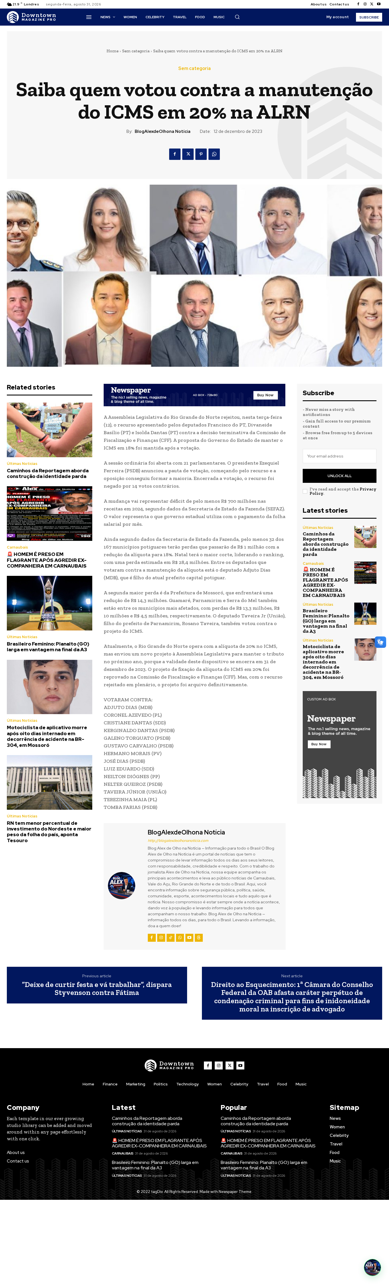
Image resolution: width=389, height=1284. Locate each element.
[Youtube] (378, 4)
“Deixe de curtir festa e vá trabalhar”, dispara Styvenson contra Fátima (97, 988)
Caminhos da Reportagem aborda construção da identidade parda (48, 473)
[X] (371, 4)
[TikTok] (171, 938)
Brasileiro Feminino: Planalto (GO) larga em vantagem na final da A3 (48, 647)
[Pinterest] (201, 154)
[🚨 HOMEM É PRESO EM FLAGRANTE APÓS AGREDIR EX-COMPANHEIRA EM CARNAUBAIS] (49, 513)
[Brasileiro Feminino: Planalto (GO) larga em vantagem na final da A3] (49, 603)
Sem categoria (136, 50)
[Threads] (199, 938)
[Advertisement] (194, 1242)
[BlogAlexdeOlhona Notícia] (125, 886)
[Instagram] (365, 4)
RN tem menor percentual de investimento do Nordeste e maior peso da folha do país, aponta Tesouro (49, 832)
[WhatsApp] (214, 154)
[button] (237, 16)
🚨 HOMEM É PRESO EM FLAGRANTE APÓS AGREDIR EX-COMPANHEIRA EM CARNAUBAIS (47, 560)
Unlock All (339, 475)
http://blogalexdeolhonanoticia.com (178, 840)
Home (112, 50)
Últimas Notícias (22, 463)
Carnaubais (17, 547)
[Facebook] (358, 4)
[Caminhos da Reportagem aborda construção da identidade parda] (49, 430)
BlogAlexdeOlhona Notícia (163, 131)
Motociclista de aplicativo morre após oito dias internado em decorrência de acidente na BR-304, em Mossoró (47, 736)
